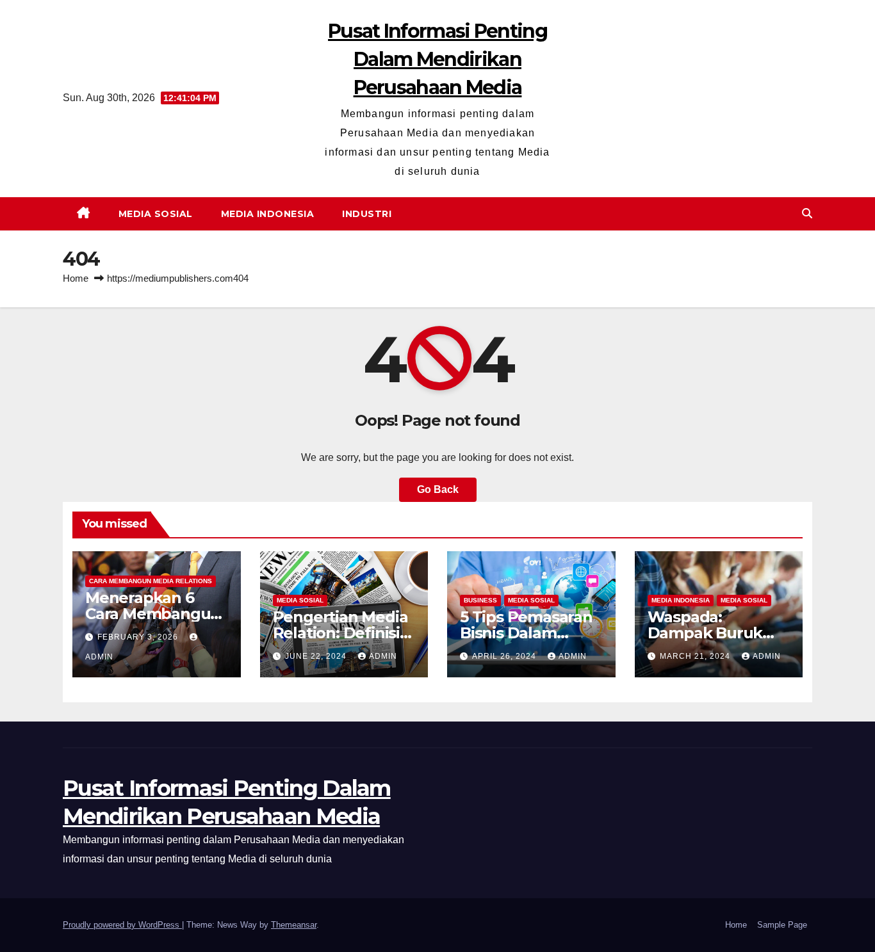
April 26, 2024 (505, 656)
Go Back (438, 489)
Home (75, 278)
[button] (807, 213)
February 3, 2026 (139, 637)
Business (480, 600)
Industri (366, 214)
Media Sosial (156, 214)
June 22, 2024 (317, 656)
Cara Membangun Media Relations (150, 581)
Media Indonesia (268, 214)
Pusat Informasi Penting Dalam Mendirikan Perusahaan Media (437, 59)
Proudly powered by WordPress (122, 925)
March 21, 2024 (696, 656)
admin (383, 656)
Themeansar (293, 925)
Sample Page (782, 925)
